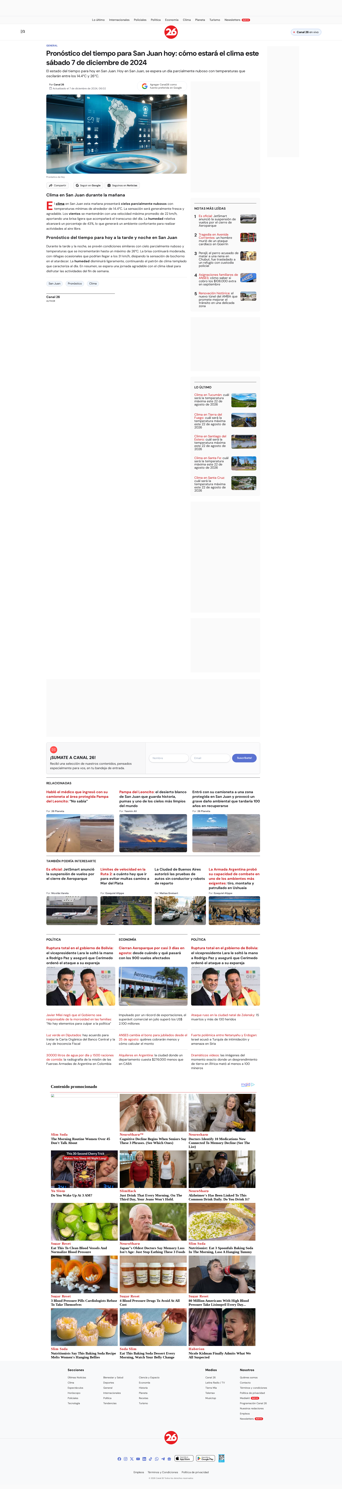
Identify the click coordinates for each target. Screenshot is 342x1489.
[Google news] (169, 1459)
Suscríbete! (244, 758)
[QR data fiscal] (221, 1461)
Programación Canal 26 (253, 1403)
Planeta (143, 1393)
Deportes (108, 1382)
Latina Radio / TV (215, 1382)
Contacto (245, 1382)
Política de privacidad (252, 1393)
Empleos (245, 1413)
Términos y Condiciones (163, 1472)
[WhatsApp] (157, 1459)
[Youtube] (138, 1459)
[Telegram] (163, 1459)
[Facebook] (119, 1459)
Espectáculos (75, 1387)
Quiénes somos (249, 1377)
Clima (93, 283)
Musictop (210, 1398)
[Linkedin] (144, 1459)
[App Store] (184, 1458)
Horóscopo (74, 1393)
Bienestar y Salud (113, 1377)
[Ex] (132, 1459)
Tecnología (74, 1403)
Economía (127, 939)
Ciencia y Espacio (149, 1377)
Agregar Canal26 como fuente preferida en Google (166, 86)
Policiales (73, 1398)
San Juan (54, 283)
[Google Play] (205, 1458)
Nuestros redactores (252, 1408)
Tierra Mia (211, 1387)
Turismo (143, 1403)
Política (53, 939)
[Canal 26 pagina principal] (171, 38)
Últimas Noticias (77, 1377)
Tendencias (109, 1403)
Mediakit (249, 1398)
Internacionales (112, 1393)
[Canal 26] (171, 1438)
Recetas (143, 1398)
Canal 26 (59, 84)
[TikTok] (150, 1459)
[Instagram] (125, 1459)
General (52, 45)
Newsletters (251, 1418)
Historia (143, 1387)
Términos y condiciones (253, 1387)
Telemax (210, 1393)
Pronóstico (75, 283)
